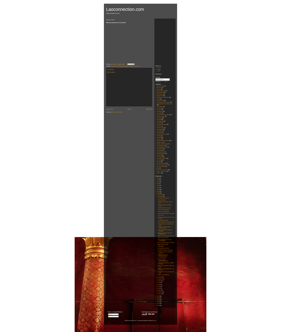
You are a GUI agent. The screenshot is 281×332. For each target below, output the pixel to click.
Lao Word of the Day (161, 163)
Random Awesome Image (162, 169)
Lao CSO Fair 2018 (162, 257)
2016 (158, 298)
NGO (158, 168)
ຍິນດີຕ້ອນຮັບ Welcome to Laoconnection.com (163, 255)
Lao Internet (159, 126)
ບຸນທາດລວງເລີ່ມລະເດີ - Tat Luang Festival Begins (164, 240)
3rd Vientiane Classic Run (163, 248)
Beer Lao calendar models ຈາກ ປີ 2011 (166, 242)
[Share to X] (131, 64)
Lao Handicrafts (160, 121)
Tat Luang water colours (163, 220)
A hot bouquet (161, 246)
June (159, 284)
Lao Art (158, 99)
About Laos (159, 87)
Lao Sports (159, 155)
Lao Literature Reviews (161, 134)
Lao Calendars (160, 106)
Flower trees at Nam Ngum (163, 211)
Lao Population (160, 148)
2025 (158, 180)
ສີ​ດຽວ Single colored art (163, 244)
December (160, 194)
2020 (158, 189)
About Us (159, 89)
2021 (158, 187)
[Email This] (128, 64)
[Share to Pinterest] (133, 64)
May (159, 286)
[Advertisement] (165, 42)
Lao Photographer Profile (162, 147)
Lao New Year (160, 142)
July (159, 282)
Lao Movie (159, 137)
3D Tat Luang (160, 215)
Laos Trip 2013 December (162, 164)
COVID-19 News (160, 92)
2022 (158, 185)
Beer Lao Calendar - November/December (163, 260)
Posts (110, 314)
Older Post (149, 109)
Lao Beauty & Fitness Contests (163, 102)
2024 (158, 181)
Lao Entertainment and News (122, 66)
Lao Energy (159, 113)
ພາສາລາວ (159, 173)
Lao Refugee (159, 150)
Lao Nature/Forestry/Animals (163, 140)
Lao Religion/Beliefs (161, 153)
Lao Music (159, 139)
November (160, 196)
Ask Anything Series (161, 90)
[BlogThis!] (129, 64)
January (160, 293)
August (160, 280)
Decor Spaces (160, 94)
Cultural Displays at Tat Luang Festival (166, 222)
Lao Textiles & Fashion (161, 158)
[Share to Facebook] (132, 64)
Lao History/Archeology (162, 124)
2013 (158, 303)
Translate (166, 81)
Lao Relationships (160, 152)
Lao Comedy (159, 108)
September (160, 278)
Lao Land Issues (160, 127)
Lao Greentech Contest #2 (163, 198)
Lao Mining (159, 135)
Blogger (154, 320)
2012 (158, 305)
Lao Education (160, 111)
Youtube (158, 71)
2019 (158, 191)
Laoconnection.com (125, 9)
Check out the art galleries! (163, 209)
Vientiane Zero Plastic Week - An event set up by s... (165, 227)
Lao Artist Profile (160, 100)
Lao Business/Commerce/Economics (164, 103)
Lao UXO (159, 161)
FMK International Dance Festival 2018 (166, 213)
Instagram (159, 69)
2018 (158, 193)
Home (129, 109)
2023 (158, 183)
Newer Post (109, 109)
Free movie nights (161, 200)
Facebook (159, 67)
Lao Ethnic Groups (161, 116)
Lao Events (131, 66)
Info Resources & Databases (163, 97)
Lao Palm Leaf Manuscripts (162, 143)
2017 (158, 296)
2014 (158, 301)
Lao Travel (137, 66)
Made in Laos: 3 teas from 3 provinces (166, 235)
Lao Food (159, 119)
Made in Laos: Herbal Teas (163, 274)
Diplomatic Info (160, 95)
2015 (158, 299)
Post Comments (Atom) (117, 112)
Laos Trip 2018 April (161, 166)
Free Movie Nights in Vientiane (164, 207)
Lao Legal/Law (160, 130)
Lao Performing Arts (161, 145)
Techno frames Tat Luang (163, 237)
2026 (158, 178)
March (159, 290)
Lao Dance (113, 66)
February (160, 292)
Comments (111, 316)
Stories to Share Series (162, 171)
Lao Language (160, 129)
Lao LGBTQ (159, 132)
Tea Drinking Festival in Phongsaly (165, 250)
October (160, 277)
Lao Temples (159, 156)
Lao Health (159, 122)
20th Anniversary (160, 86)
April (159, 288)
